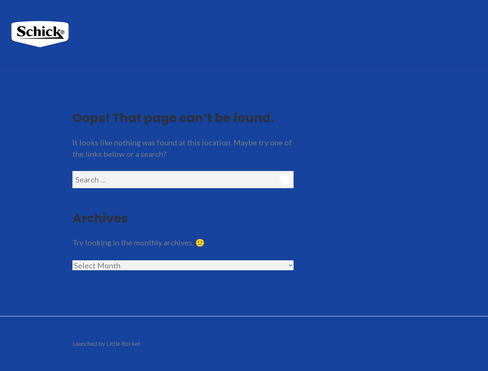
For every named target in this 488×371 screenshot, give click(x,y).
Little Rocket (123, 343)
